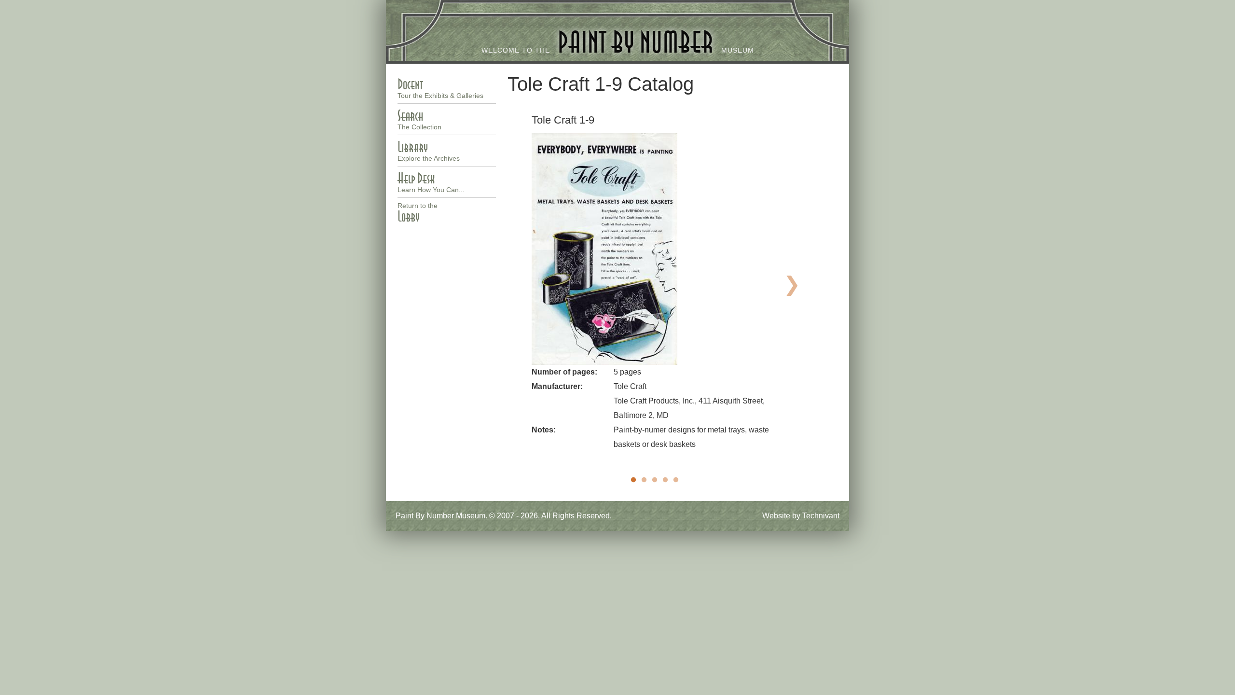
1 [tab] (633, 480)
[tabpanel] (655, 282)
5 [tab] (676, 480)
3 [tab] (654, 480)
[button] (655, 249)
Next (792, 281)
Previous (518, 281)
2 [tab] (644, 480)
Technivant (820, 516)
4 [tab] (665, 480)
